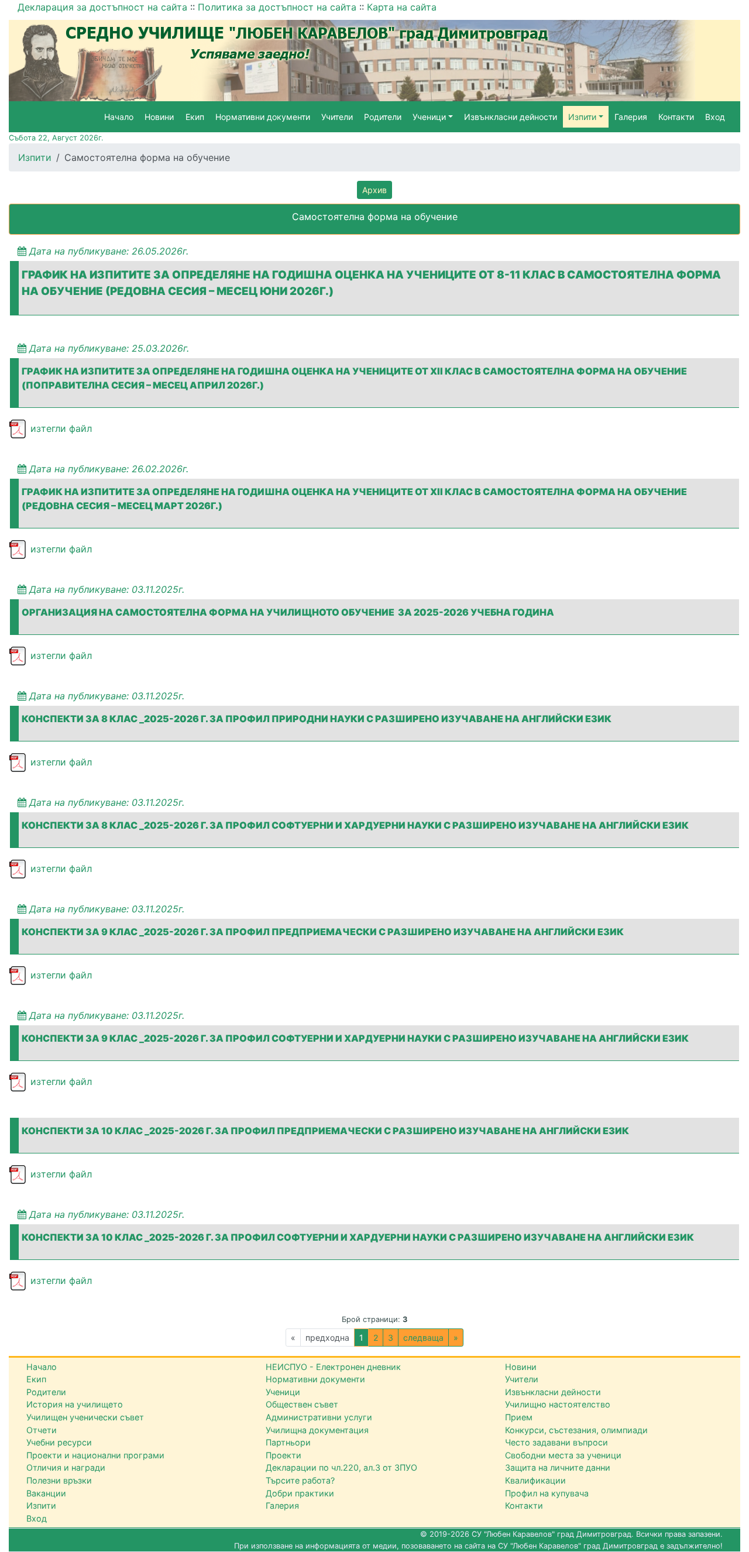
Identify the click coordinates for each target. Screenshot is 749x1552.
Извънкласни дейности (510, 117)
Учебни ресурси (59, 1442)
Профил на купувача (547, 1493)
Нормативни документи (262, 117)
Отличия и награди (65, 1467)
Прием (518, 1417)
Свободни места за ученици (563, 1455)
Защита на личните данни (557, 1467)
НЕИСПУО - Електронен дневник (333, 1367)
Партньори (288, 1442)
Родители (382, 117)
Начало (118, 117)
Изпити (34, 157)
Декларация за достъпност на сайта (102, 7)
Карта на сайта (402, 7)
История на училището (74, 1404)
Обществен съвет (302, 1404)
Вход (715, 117)
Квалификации (535, 1480)
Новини (159, 117)
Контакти (676, 117)
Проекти (283, 1455)
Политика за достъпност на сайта (277, 7)
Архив (374, 190)
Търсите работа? (300, 1480)
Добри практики (300, 1493)
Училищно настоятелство (557, 1404)
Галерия (630, 117)
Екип (194, 117)
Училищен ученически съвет (85, 1417)
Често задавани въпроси (556, 1442)
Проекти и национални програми (95, 1455)
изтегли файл (60, 428)
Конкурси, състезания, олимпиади (576, 1430)
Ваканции (46, 1493)
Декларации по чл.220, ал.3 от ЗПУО (341, 1467)
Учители (337, 117)
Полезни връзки (59, 1480)
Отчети (41, 1430)
